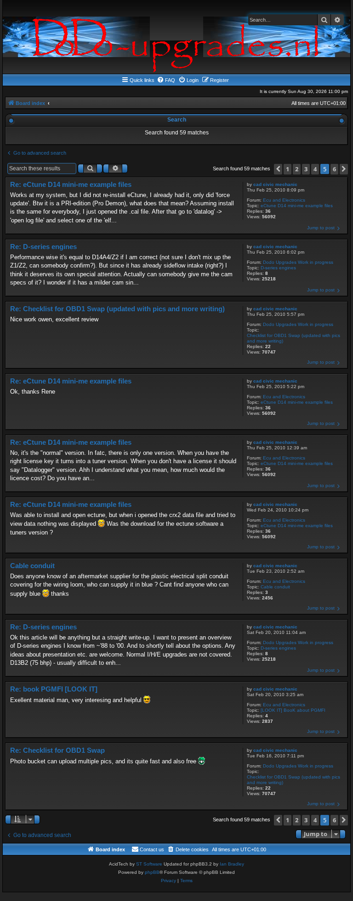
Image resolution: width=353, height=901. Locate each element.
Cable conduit (275, 586)
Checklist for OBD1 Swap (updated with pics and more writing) (293, 338)
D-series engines (278, 267)
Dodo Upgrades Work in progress (298, 262)
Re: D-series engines (43, 246)
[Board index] (176, 37)
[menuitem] (166, 80)
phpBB (152, 872)
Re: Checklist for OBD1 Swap (57, 750)
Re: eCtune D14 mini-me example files (70, 184)
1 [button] (287, 169)
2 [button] (296, 169)
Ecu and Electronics (284, 200)
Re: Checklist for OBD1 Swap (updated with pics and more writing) (117, 309)
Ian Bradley (232, 863)
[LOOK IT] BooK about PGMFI (293, 710)
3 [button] (305, 169)
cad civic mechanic (275, 184)
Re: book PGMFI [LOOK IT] (53, 689)
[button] (278, 169)
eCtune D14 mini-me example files (297, 205)
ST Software (149, 863)
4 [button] (315, 169)
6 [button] (334, 169)
